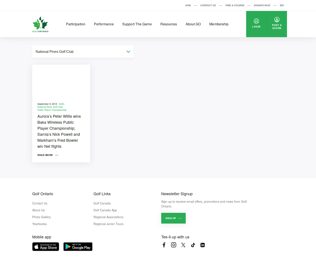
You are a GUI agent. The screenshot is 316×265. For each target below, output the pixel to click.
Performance (104, 23)
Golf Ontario (42, 193)
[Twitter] (183, 245)
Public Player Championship (51, 109)
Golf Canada (102, 203)
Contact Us (208, 5)
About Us (38, 210)
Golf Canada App (105, 210)
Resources (168, 23)
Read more (45, 155)
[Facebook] (164, 245)
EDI (282, 5)
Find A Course (234, 5)
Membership (219, 23)
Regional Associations (108, 217)
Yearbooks (39, 224)
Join (188, 5)
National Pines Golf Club (50, 106)
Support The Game (137, 23)
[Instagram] (173, 245)
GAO (61, 103)
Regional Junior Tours (108, 224)
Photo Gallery (41, 217)
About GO (193, 23)
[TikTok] (193, 245)
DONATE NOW (262, 5)
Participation (75, 23)
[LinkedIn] (202, 245)
